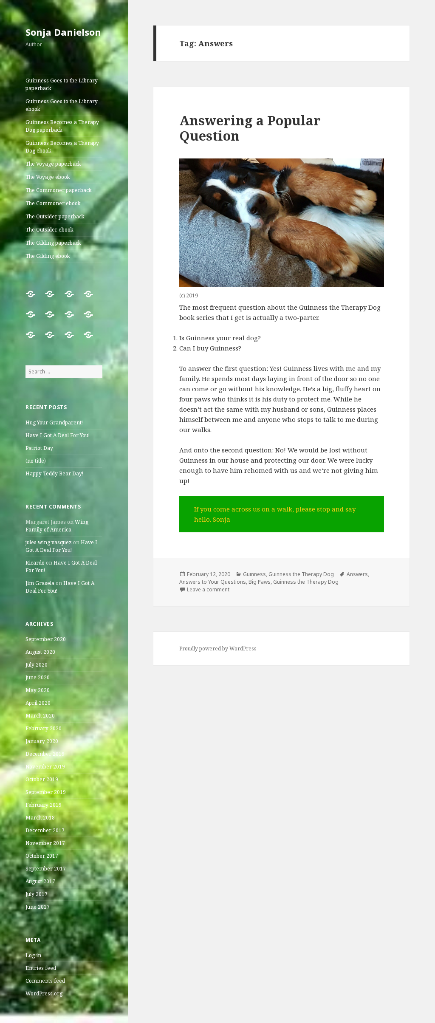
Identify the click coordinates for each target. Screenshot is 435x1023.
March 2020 (40, 715)
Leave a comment (208, 589)
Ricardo (35, 562)
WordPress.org (43, 993)
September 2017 (45, 868)
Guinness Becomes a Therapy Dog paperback (62, 126)
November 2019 (45, 766)
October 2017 (41, 855)
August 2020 (40, 652)
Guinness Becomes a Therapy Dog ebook (62, 146)
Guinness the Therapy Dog (301, 574)
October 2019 (41, 779)
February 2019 (43, 804)
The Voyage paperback (53, 163)
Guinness (254, 574)
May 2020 (37, 690)
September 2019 (45, 792)
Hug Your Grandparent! (54, 422)
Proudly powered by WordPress (218, 648)
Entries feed (40, 968)
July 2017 (36, 894)
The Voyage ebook (47, 177)
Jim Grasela (39, 583)
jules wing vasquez (48, 542)
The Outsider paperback (55, 216)
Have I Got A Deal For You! (57, 435)
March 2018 (40, 817)
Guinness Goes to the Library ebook (61, 105)
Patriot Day (39, 448)
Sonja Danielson (63, 31)
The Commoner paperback (58, 190)
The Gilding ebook (47, 256)
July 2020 (36, 664)
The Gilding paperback (53, 242)
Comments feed (45, 980)
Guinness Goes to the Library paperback (61, 84)
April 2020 (38, 702)
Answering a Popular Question (250, 127)
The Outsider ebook (49, 229)
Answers (357, 574)
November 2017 (45, 843)
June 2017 (37, 906)
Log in (33, 955)
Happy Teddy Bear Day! (54, 473)
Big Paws (260, 581)
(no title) (35, 460)
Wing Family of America (56, 525)
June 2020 (37, 677)
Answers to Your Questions (212, 581)
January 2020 (41, 741)
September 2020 (45, 639)
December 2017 (45, 830)
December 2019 (45, 753)
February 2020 (43, 728)
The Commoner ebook (53, 203)
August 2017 (40, 881)
